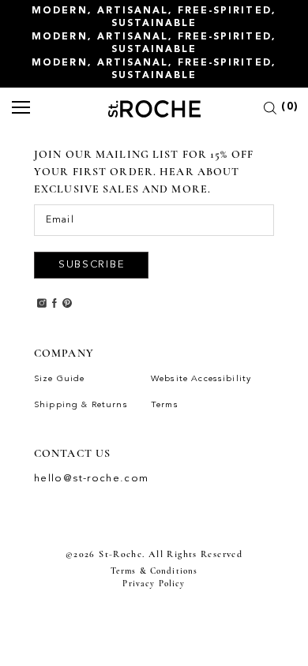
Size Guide (59, 379)
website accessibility (201, 379)
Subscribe (91, 265)
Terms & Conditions (154, 571)
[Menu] (21, 109)
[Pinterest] (67, 302)
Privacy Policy (153, 583)
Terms (164, 405)
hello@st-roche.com (91, 478)
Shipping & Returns (81, 405)
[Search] (270, 110)
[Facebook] (54, 302)
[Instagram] (42, 302)
